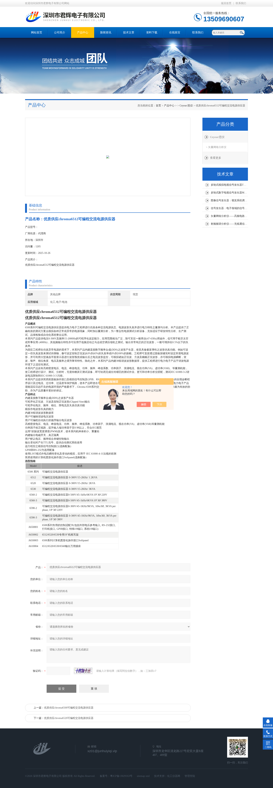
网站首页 (36, 32)
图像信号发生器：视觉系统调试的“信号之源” (229, 200)
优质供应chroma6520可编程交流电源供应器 (68, 718)
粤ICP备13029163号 (121, 776)
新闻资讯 (105, 32)
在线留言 (174, 32)
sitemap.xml (143, 776)
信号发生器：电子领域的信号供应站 (229, 208)
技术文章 (128, 32)
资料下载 (151, 32)
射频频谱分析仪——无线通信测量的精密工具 (229, 223)
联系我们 (241, 3)
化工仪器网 (173, 776)
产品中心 (82, 32)
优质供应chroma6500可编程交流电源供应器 (68, 707)
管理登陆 (190, 776)
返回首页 (226, 3)
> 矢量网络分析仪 (216, 147)
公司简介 (59, 32)
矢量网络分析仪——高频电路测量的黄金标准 (229, 216)
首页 (158, 105)
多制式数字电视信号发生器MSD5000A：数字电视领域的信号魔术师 (229, 192)
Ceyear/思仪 (186, 105)
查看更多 (215, 157)
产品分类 (225, 124)
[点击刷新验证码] (83, 671)
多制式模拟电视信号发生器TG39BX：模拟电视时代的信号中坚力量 (229, 184)
